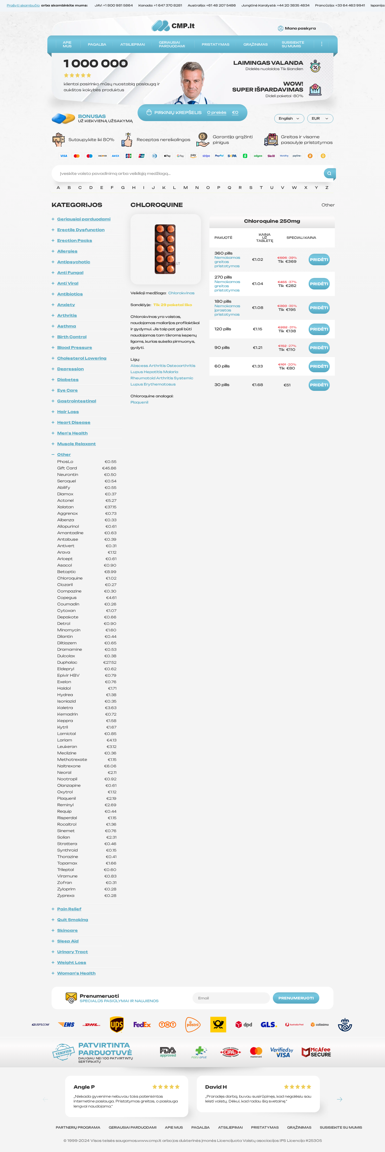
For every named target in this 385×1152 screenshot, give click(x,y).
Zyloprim (66, 889)
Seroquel (66, 481)
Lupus (137, 372)
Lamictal (66, 734)
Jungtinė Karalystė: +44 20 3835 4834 (275, 5)
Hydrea (65, 695)
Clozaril (65, 585)
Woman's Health (76, 973)
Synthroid (67, 850)
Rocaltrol (66, 824)
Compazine (69, 591)
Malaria (170, 372)
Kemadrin (67, 714)
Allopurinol (68, 526)
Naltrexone (69, 766)
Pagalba (97, 44)
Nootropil (67, 779)
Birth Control (72, 337)
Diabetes (68, 379)
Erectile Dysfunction (81, 230)
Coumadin (68, 604)
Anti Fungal (70, 272)
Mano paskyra (300, 28)
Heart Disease (73, 422)
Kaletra (65, 708)
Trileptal (65, 870)
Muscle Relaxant (76, 444)
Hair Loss (68, 411)
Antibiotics (70, 294)
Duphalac (67, 662)
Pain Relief (69, 909)
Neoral (64, 772)
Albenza (65, 520)
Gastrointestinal (76, 401)
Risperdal (67, 818)
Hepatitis (153, 372)
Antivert (65, 546)
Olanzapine (69, 785)
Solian (63, 837)
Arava (63, 552)
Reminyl (65, 805)
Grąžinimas (256, 44)
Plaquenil (66, 798)
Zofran (64, 882)
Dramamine (69, 649)
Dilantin (65, 636)
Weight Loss (71, 962)
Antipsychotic (73, 262)
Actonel (65, 500)
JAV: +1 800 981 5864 (114, 5)
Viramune (67, 876)
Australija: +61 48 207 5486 (212, 5)
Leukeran (67, 746)
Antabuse (67, 539)
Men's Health (72, 433)
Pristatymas (215, 44)
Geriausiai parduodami (172, 44)
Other (64, 454)
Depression (70, 369)
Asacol (64, 565)
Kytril (62, 727)
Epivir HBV (68, 675)
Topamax (67, 863)
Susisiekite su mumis (293, 44)
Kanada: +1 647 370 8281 (160, 5)
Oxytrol (65, 792)
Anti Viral (67, 283)
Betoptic (66, 572)
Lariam (64, 740)
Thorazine (67, 857)
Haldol (64, 688)
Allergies (67, 251)
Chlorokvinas (181, 293)
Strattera (67, 844)
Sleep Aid (68, 941)
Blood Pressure (74, 347)
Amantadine (70, 533)
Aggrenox (67, 513)
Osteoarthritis (181, 366)
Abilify (63, 487)
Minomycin (68, 630)
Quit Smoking (72, 919)
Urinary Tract (72, 952)
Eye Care (67, 390)
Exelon (64, 682)
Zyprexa (65, 895)
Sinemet (66, 831)
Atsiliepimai (132, 44)
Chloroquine (70, 578)
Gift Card (67, 468)
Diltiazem (67, 643)
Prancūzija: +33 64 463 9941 (340, 5)
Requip (64, 811)
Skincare (67, 930)
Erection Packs (74, 240)
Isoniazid (66, 701)
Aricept (65, 559)
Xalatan (65, 507)
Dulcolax (66, 656)
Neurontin (67, 474)
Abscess (139, 366)
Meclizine (66, 753)
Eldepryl (65, 669)
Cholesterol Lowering (82, 358)
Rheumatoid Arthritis (152, 378)
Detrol (63, 623)
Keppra (65, 721)
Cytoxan (66, 610)
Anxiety (66, 304)
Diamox (65, 494)
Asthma (66, 326)
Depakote (67, 617)
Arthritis (67, 315)
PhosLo (65, 462)
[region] (192, 189)
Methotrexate (72, 759)
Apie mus (67, 44)
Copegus (67, 598)
